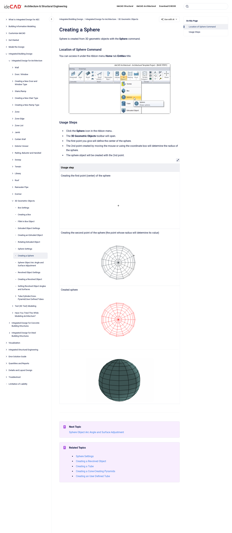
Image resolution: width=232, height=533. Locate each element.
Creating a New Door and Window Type (26, 83)
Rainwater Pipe (21, 187)
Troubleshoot (15, 377)
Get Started (14, 40)
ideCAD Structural (125, 6)
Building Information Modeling (22, 26)
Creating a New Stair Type (26, 98)
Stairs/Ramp (20, 91)
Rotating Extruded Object (29, 242)
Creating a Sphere (26, 255)
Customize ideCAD (17, 33)
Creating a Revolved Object (30, 279)
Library (18, 173)
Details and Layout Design (20, 370)
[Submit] (187, 6)
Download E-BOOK (167, 6)
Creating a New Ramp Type (27, 105)
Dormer (18, 194)
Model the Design (16, 47)
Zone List (19, 125)
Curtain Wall (20, 139)
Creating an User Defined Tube (93, 476)
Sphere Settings (25, 249)
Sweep (18, 160)
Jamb (17, 132)
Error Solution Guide (17, 356)
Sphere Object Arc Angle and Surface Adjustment (31, 264)
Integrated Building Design (20, 54)
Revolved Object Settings (29, 272)
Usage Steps (194, 32)
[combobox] (206, 6)
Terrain (18, 166)
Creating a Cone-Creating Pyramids (95, 471)
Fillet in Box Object (26, 221)
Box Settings (23, 208)
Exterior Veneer (21, 146)
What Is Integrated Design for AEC (24, 19)
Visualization (14, 343)
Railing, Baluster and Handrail (28, 153)
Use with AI (169, 19)
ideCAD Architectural (146, 6)
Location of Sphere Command (202, 26)
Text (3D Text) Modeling (25, 306)
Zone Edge (19, 118)
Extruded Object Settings (29, 228)
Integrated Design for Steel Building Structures (24, 334)
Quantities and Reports (19, 363)
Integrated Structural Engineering (23, 349)
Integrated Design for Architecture (27, 61)
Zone (17, 112)
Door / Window (21, 74)
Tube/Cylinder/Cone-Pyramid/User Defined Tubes (31, 298)
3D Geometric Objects (25, 201)
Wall (17, 67)
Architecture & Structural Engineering (45, 6)
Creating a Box (24, 214)
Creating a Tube (85, 466)
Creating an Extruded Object (30, 235)
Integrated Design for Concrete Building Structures (25, 324)
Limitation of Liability (18, 384)
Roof (17, 180)
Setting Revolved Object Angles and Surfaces (32, 288)
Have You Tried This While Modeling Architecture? (27, 314)
